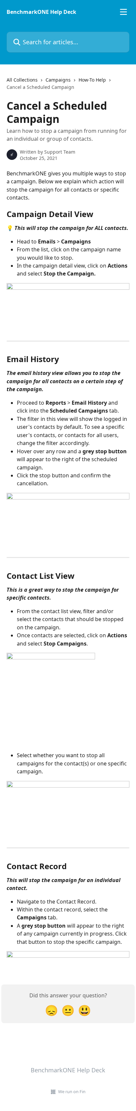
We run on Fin (71, 1091)
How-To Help (92, 80)
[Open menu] (123, 12)
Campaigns (58, 80)
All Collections (22, 80)
